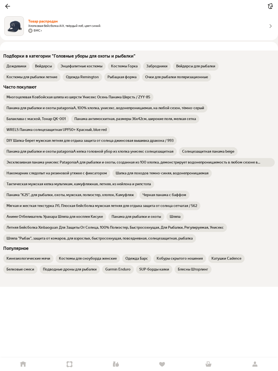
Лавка (116, 364)
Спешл (69, 364)
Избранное (162, 364)
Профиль (255, 364)
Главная (23, 364)
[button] (7, 6)
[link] (16, 66)
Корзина (208, 364)
